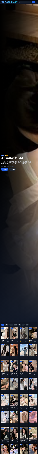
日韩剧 (11, 324)
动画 (23, 324)
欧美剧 (7, 324)
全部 (2, 324)
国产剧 (15, 324)
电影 (19, 324)
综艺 (27, 324)
